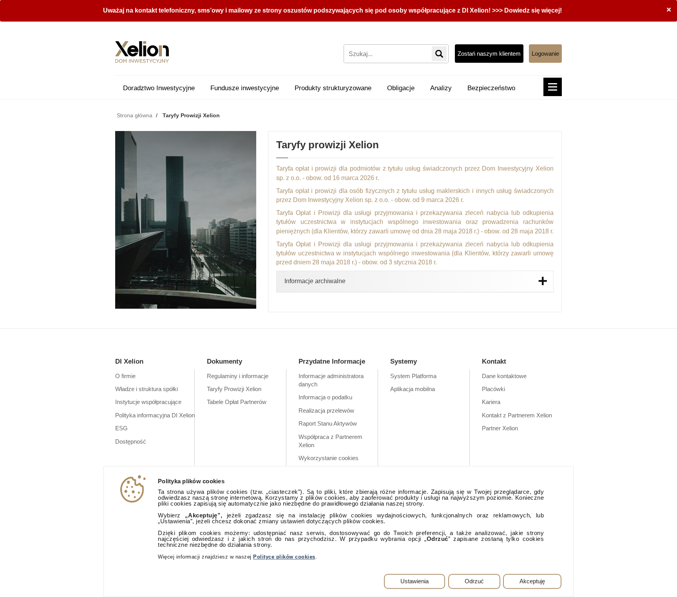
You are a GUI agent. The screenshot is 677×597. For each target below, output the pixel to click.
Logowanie (545, 53)
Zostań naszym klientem (489, 53)
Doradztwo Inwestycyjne (159, 88)
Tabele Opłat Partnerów (236, 402)
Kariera (491, 402)
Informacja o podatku (325, 397)
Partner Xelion (500, 428)
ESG (121, 428)
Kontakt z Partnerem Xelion (517, 415)
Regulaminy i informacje (237, 376)
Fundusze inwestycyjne (244, 88)
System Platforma (413, 376)
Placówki (493, 389)
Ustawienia (414, 581)
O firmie (125, 376)
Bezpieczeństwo (491, 88)
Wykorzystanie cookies (328, 458)
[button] (552, 87)
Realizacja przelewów (326, 410)
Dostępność (130, 441)
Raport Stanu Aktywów (328, 423)
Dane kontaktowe (504, 376)
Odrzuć (474, 581)
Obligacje (401, 88)
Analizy (441, 88)
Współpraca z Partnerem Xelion (330, 440)
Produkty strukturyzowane (333, 88)
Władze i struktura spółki (146, 389)
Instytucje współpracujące (148, 402)
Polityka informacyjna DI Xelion (155, 415)
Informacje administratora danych (331, 380)
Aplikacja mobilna (412, 389)
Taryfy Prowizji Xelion (234, 389)
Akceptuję (532, 581)
